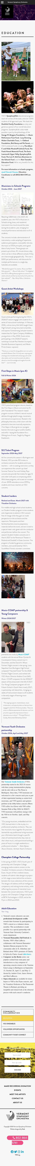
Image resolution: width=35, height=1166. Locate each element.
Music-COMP (23, 654)
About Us (17, 1102)
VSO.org (17, 1155)
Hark (23, 1129)
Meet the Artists (18, 1094)
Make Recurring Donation (17, 1086)
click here (26, 954)
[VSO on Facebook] (12, 1151)
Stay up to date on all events (17, 1048)
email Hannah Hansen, (9, 172)
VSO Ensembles (9, 1024)
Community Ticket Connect (14, 1035)
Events (17, 1090)
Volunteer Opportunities (14, 1029)
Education (7, 1018)
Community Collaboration (11, 1012)
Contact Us (17, 1098)
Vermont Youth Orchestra (14, 781)
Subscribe (17, 1070)
